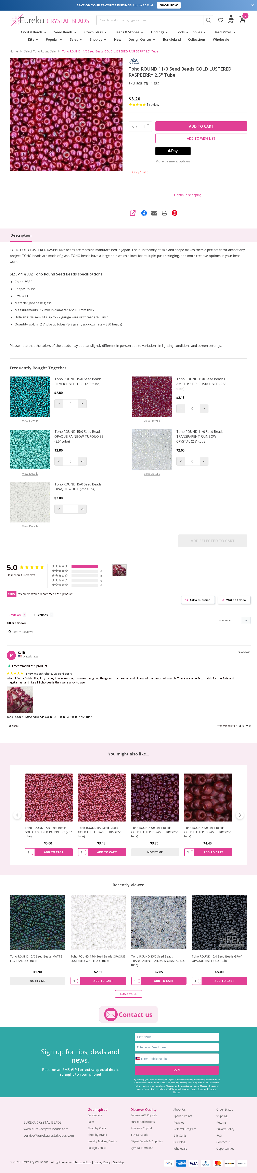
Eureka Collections (143, 1122)
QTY (135, 126)
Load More (128, 994)
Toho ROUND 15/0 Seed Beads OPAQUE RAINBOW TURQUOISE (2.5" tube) (78, 436)
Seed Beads (63, 32)
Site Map (118, 1162)
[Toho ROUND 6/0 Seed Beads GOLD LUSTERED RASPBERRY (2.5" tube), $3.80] (102, 798)
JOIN (177, 1070)
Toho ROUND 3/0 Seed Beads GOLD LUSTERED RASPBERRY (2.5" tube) (154, 832)
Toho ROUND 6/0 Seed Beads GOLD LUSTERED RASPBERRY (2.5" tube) (101, 832)
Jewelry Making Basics (102, 1141)
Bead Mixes (223, 32)
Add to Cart (201, 126)
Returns (221, 1122)
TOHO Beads (139, 1135)
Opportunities (225, 1148)
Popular (52, 39)
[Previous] (17, 815)
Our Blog (179, 1142)
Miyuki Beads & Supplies (147, 1141)
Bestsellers (95, 1115)
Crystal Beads (31, 32)
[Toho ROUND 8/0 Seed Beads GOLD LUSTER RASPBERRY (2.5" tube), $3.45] (49, 798)
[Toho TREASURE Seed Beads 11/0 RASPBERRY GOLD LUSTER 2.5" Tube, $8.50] (208, 798)
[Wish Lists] (220, 20)
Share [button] (15, 726)
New (117, 39)
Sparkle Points (183, 1116)
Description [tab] (20, 235)
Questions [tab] (41, 615)
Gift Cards (180, 1135)
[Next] (240, 815)
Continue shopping (188, 195)
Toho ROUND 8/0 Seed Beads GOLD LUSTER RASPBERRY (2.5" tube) (46, 832)
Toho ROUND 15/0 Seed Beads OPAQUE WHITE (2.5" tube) (77, 486)
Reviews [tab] (15, 615)
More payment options (173, 161)
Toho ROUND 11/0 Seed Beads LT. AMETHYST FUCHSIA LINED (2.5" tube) (202, 384)
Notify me (102, 852)
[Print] (164, 213)
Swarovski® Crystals (144, 1115)
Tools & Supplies (189, 32)
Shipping (221, 1116)
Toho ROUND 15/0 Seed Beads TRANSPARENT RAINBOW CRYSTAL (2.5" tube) (158, 960)
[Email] (154, 213)
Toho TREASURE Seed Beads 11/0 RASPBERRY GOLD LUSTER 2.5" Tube (207, 832)
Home (14, 51)
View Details (30, 421)
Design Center (140, 39)
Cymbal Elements (142, 1148)
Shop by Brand (97, 1135)
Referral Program (185, 1129)
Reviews (179, 1122)
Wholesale (221, 39)
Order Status (224, 1109)
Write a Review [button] (236, 600)
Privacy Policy (197, 1089)
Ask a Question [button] (200, 600)
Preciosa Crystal (141, 1128)
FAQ (219, 1135)
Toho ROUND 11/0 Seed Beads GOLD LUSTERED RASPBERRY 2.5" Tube (49, 717)
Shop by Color (97, 1128)
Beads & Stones (127, 32)
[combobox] (150, 20)
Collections (197, 39)
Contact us (223, 1142)
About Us (180, 1109)
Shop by (96, 39)
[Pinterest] (174, 213)
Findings (157, 32)
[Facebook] (144, 213)
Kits (31, 39)
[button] (241, 726)
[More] (45, 32)
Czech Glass (93, 32)
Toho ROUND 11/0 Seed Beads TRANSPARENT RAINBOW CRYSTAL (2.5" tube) (199, 436)
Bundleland (172, 39)
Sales (74, 39)
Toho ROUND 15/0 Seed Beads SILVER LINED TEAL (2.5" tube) (77, 381)
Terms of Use (83, 1162)
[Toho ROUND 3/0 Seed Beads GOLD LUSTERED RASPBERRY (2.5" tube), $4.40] (155, 798)
